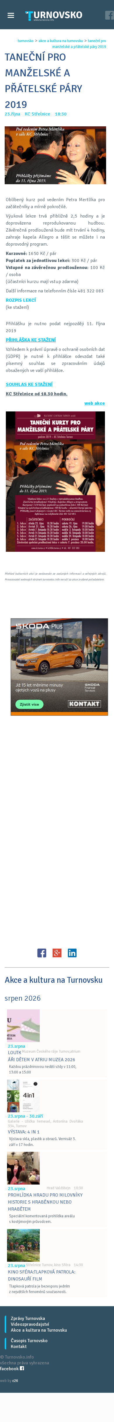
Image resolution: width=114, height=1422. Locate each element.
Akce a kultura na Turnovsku (39, 1330)
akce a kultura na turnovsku (61, 41)
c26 (15, 1380)
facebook (10, 1369)
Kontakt (19, 1346)
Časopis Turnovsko (29, 1341)
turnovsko (26, 41)
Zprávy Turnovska (28, 1318)
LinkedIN (72, 953)
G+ (57, 953)
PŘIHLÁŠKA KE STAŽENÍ (31, 340)
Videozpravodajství (30, 1324)
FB (42, 953)
